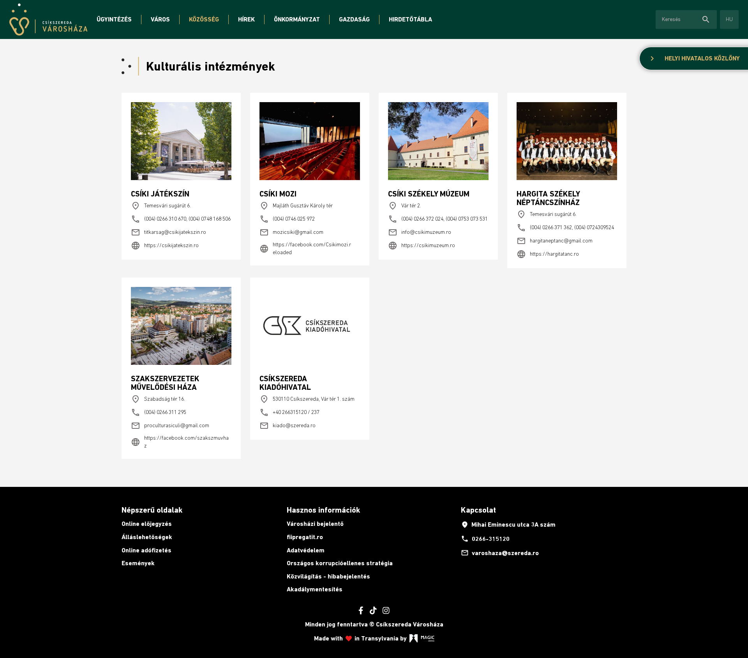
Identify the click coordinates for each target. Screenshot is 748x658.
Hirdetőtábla (410, 19)
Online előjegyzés (147, 523)
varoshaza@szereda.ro (500, 553)
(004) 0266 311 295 (158, 412)
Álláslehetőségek (147, 537)
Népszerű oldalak (152, 510)
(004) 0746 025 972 (287, 219)
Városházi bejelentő (315, 523)
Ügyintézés (114, 19)
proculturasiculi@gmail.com (170, 425)
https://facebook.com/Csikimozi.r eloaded (305, 248)
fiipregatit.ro (305, 537)
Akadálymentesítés (314, 589)
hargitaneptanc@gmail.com (555, 241)
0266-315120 (485, 539)
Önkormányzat (297, 19)
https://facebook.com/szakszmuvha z (180, 442)
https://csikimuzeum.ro (421, 245)
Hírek (246, 19)
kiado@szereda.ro (287, 425)
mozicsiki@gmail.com (291, 232)
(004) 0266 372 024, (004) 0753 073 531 (438, 219)
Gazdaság (354, 19)
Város (160, 19)
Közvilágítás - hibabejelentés (328, 576)
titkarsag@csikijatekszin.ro (168, 232)
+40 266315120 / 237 (289, 412)
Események (138, 563)
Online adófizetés (146, 550)
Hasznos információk (323, 510)
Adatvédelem (306, 550)
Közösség (204, 19)
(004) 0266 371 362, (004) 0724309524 (565, 227)
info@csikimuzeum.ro (419, 232)
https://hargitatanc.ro (548, 254)
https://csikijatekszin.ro (165, 245)
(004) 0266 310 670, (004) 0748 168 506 (181, 219)
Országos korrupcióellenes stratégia (340, 563)
